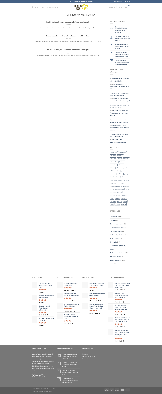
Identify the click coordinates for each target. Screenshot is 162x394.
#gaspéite (113, 155)
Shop (36, 7)
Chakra (112, 220)
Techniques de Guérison (117, 253)
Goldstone (113, 174)
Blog (42, 7)
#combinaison (122, 152)
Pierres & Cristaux (116, 231)
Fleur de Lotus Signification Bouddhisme (118, 141)
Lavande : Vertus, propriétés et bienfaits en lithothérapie (68, 50)
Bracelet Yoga (114, 217)
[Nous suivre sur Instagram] (125, 1)
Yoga (111, 264)
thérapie (119, 201)
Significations (114, 238)
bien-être (121, 165)
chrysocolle (125, 168)
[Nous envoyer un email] (127, 1)
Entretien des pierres (116, 224)
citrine (112, 171)
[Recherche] (32, 7)
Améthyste (122, 162)
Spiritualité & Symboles (117, 245)
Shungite (117, 198)
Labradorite (114, 180)
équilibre (123, 204)
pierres (127, 189)
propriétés (124, 195)
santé (112, 198)
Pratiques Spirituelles (117, 235)
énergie (118, 204)
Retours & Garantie (88, 356)
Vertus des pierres (116, 260)
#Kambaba (126, 158)
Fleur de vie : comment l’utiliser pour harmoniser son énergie (119, 113)
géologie (126, 174)
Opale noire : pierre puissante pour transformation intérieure (119, 127)
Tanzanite (113, 201)
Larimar (120, 180)
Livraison (85, 354)
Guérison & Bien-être (116, 227)
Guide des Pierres (52, 7)
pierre (112, 189)
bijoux (118, 168)
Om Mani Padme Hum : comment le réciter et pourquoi (120, 100)
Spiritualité (113, 242)
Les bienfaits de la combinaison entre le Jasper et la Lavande (68, 22)
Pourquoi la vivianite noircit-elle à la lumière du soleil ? (122, 46)
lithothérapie (114, 183)
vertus (112, 204)
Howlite (113, 177)
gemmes (123, 171)
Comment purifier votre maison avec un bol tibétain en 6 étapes (119, 86)
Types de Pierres (115, 256)
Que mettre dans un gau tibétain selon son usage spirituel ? (122, 38)
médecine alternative (116, 186)
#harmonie (120, 155)
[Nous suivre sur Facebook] (123, 1)
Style (111, 249)
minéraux (121, 183)
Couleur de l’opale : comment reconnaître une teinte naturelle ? (122, 54)
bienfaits (113, 168)
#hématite (113, 158)
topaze (125, 201)
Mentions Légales (42, 388)
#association (114, 152)
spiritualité (124, 198)
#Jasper (120, 158)
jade (117, 177)
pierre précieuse (119, 189)
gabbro (117, 171)
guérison (120, 174)
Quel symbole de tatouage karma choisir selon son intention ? (122, 62)
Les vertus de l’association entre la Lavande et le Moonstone (68, 36)
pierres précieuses (115, 195)
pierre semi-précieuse (116, 192)
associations (114, 165)
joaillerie (122, 177)
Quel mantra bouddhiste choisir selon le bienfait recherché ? (121, 29)
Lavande (126, 180)
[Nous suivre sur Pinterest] (129, 1)
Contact (85, 359)
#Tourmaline (114, 162)
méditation (126, 186)
